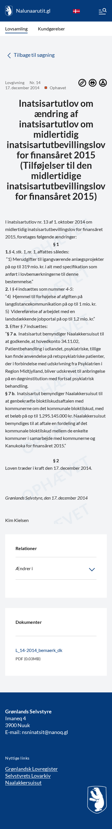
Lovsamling (16, 28)
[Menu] (102, 12)
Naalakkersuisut (23, 782)
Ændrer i (24, 568)
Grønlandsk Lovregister (31, 769)
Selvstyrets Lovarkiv (28, 775)
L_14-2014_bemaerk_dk (39, 650)
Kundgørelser (51, 28)
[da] (76, 11)
